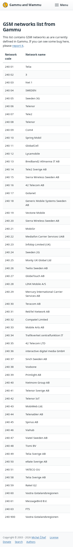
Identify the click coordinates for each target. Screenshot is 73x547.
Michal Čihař (39, 537)
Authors (30, 541)
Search (19, 541)
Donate (7, 541)
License (54, 537)
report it (17, 46)
